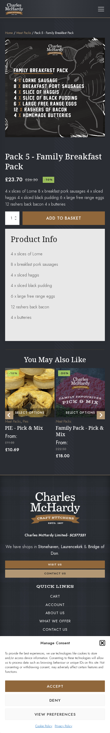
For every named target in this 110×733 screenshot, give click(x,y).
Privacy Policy (63, 726)
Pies (25, 421)
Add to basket (63, 218)
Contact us (55, 573)
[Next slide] (101, 415)
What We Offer (55, 621)
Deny (55, 700)
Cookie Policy (43, 726)
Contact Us (55, 629)
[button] (102, 643)
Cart (55, 596)
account (55, 604)
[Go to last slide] (9, 415)
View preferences (55, 714)
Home (9, 33)
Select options (80, 412)
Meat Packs (23, 33)
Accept (55, 686)
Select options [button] (30, 412)
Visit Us (55, 564)
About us (55, 612)
